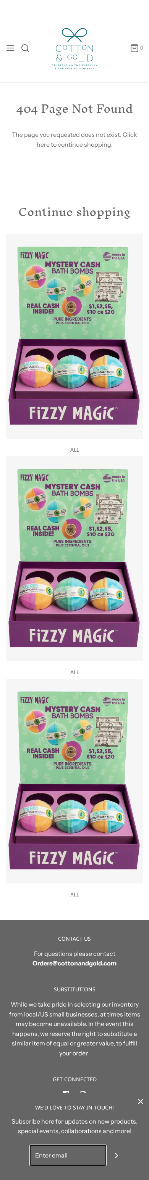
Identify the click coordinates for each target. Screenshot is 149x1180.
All (74, 449)
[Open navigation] (10, 48)
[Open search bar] (28, 48)
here (43, 144)
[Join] (116, 1155)
